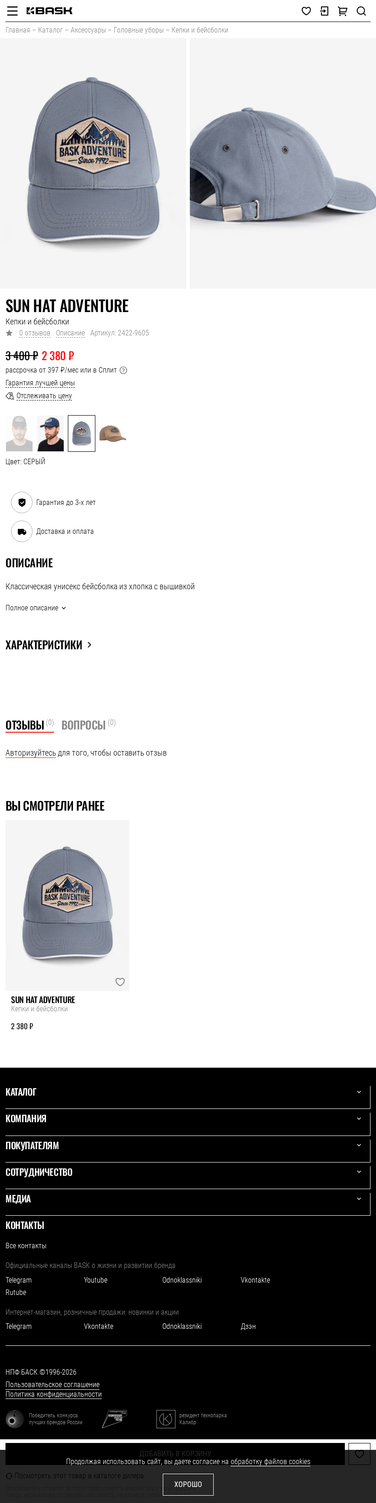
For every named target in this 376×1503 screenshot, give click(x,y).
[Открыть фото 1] (93, 163)
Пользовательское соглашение (53, 1384)
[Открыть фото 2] (283, 163)
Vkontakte (255, 1280)
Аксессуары (88, 30)
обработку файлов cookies (270, 1461)
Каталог (50, 30)
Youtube (95, 1280)
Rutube (16, 1292)
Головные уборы (139, 30)
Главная (18, 30)
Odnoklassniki (182, 1280)
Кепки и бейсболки (199, 30)
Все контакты (26, 1245)
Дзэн (248, 1326)
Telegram (19, 1280)
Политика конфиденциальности (54, 1394)
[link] (49, 11)
